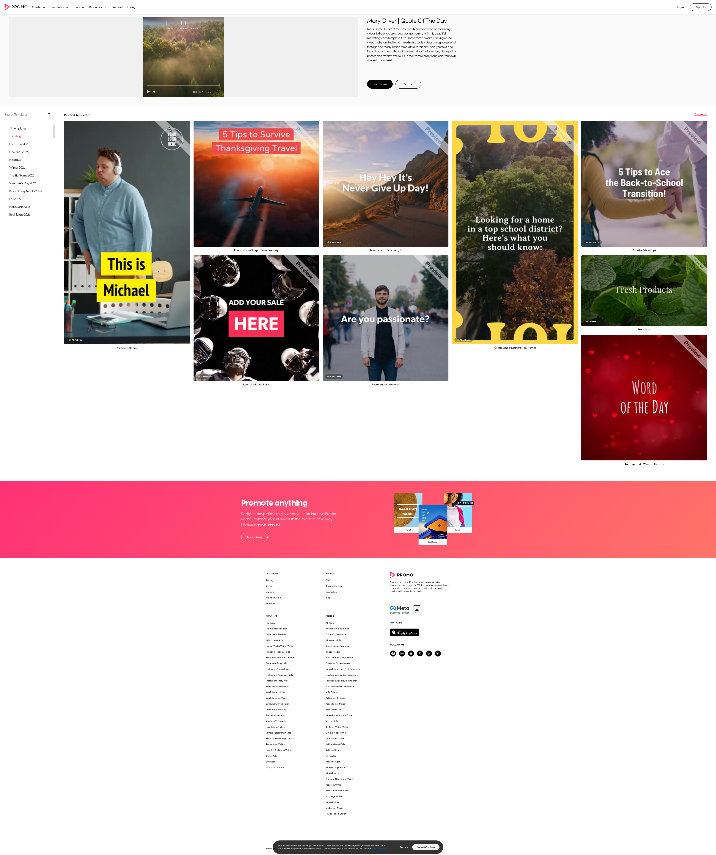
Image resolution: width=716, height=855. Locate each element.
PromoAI (117, 7)
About (269, 586)
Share (408, 84)
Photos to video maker (337, 628)
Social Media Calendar (338, 646)
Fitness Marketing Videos (279, 732)
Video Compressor (335, 767)
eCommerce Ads (274, 640)
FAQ (328, 580)
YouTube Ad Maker (275, 692)
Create (36, 7)
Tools (76, 7)
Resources (95, 7)
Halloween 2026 (19, 207)
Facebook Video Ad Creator (280, 657)
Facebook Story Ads (276, 663)
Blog (328, 597)
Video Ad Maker (334, 640)
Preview (127, 228)
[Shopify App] (420, 632)
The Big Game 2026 (21, 175)
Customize (380, 84)
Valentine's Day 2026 (22, 183)
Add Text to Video (335, 750)
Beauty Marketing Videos (279, 750)
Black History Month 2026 (25, 191)
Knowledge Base (334, 586)
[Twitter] (420, 654)
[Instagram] (416, 609)
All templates (17, 128)
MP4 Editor (331, 692)
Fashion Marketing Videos (279, 738)
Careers (270, 591)
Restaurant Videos (275, 744)
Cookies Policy (379, 848)
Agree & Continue (426, 847)
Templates (57, 7)
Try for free (254, 537)
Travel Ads (271, 755)
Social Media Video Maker (279, 646)
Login (680, 7)
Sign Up (701, 7)
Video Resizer (333, 773)
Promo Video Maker (276, 628)
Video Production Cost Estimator (343, 669)
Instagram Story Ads (277, 680)
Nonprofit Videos (275, 767)
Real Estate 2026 (20, 214)
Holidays (15, 160)
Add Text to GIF (334, 709)
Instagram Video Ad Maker (280, 674)
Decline (404, 847)
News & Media (273, 597)
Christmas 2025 (19, 144)
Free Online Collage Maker (340, 657)
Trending (15, 136)
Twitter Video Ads (275, 715)
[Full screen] (218, 91)
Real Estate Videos (275, 727)
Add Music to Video (336, 698)
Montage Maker (334, 796)
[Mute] (155, 91)
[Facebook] (399, 610)
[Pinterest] (438, 654)
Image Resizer (333, 651)
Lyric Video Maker (335, 738)
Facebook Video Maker (278, 651)
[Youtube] (411, 654)
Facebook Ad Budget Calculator (342, 674)
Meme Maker (332, 721)
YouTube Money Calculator (340, 686)
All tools (330, 622)
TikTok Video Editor (336, 813)
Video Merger (333, 761)
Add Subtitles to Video (337, 790)
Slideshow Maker (335, 807)
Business (270, 761)
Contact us (331, 591)
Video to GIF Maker (336, 703)
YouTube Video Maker (277, 686)
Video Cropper (333, 802)
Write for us (272, 603)
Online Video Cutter (336, 732)
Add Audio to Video (336, 744)
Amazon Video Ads (276, 721)
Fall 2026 (15, 199)
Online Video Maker (336, 634)
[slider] (147, 86)
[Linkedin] (429, 654)
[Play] (148, 91)
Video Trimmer (333, 784)
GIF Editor (331, 755)
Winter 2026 (17, 167)
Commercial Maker (276, 634)
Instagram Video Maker (278, 669)
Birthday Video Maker (337, 727)
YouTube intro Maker (277, 698)
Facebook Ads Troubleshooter (341, 680)
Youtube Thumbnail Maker (340, 779)
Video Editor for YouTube (339, 715)
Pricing (131, 7)
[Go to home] (18, 7)
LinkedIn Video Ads (276, 709)
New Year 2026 (19, 152)
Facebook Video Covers (338, 663)
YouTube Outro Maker (277, 703)
